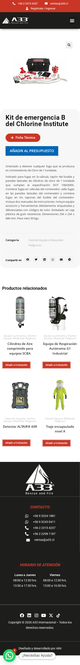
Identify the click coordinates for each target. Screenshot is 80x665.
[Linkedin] (29, 615)
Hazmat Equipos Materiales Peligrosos (20, 337)
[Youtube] (44, 615)
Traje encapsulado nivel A (60, 429)
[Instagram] (36, 615)
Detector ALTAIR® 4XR (20, 426)
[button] (72, 20)
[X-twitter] (51, 615)
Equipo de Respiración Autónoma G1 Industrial (60, 348)
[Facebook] (22, 615)
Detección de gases (15, 418)
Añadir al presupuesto (32, 150)
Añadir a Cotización (16, 365)
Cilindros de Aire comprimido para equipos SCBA (20, 348)
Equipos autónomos (15, 336)
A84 (58, 648)
